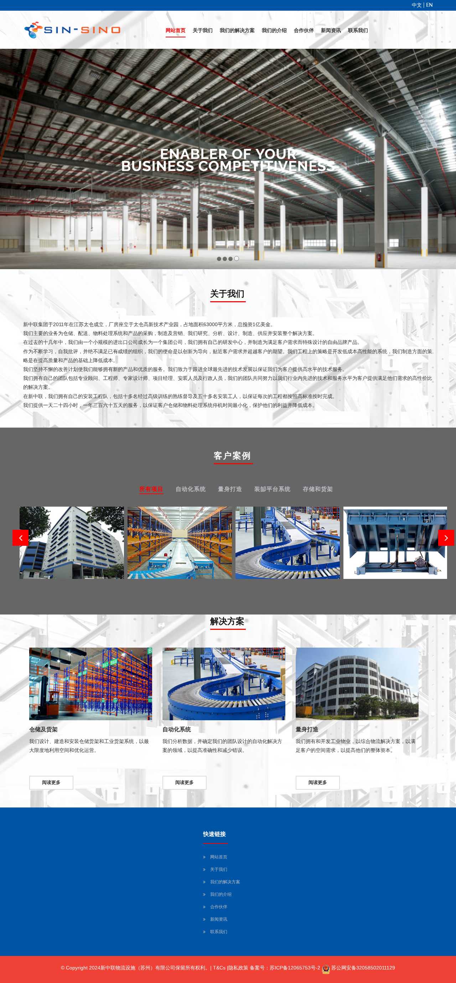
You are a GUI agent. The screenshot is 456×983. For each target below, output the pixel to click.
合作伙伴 (304, 30)
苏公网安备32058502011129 (363, 968)
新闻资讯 (331, 30)
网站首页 (176, 30)
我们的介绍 (274, 30)
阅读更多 (51, 782)
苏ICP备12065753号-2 (295, 968)
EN (429, 5)
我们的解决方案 (237, 30)
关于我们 (203, 30)
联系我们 (358, 30)
